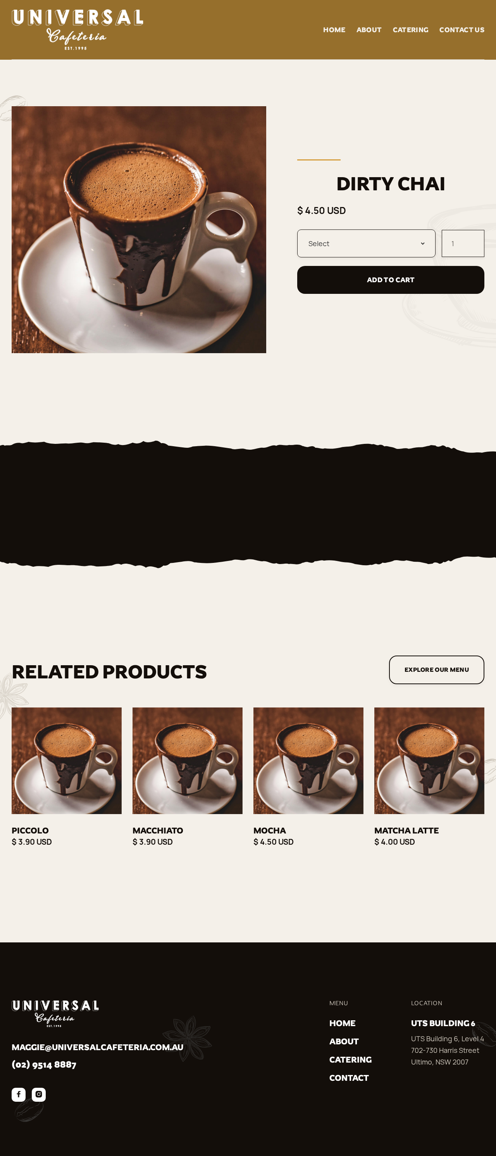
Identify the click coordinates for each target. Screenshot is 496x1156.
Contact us (461, 29)
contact (349, 1078)
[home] (77, 29)
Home (334, 29)
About (369, 29)
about (344, 1041)
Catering (411, 29)
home (342, 1023)
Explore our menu (437, 670)
